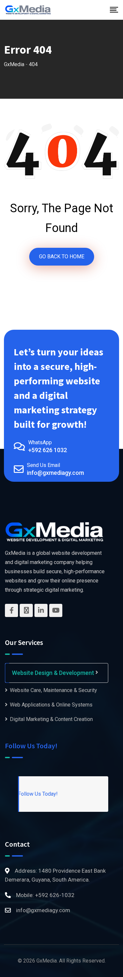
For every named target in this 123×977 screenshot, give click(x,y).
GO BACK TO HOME (61, 256)
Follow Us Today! (31, 745)
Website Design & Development (53, 672)
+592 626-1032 (54, 895)
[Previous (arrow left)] (11, 488)
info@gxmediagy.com (55, 472)
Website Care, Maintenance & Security (53, 690)
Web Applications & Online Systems (51, 705)
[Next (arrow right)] (111, 488)
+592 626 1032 (47, 450)
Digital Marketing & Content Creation (51, 719)
